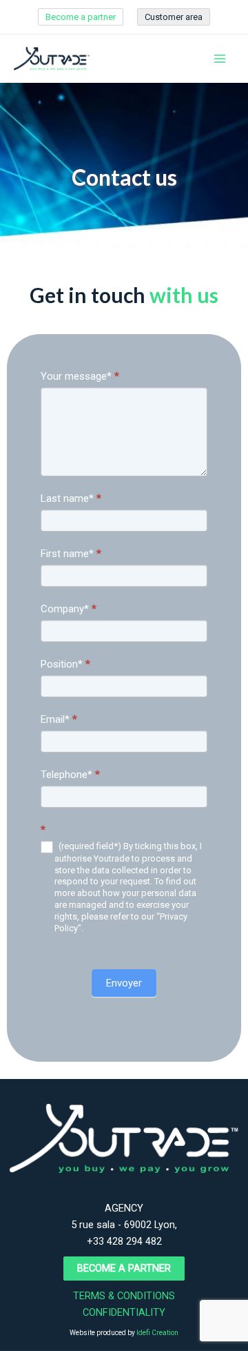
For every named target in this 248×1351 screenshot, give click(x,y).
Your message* (80, 376)
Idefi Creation (157, 1333)
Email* (59, 719)
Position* (65, 664)
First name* (71, 553)
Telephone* (70, 774)
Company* (68, 609)
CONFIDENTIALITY (124, 1312)
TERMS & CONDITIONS (124, 1296)
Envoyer (124, 983)
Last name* (71, 498)
